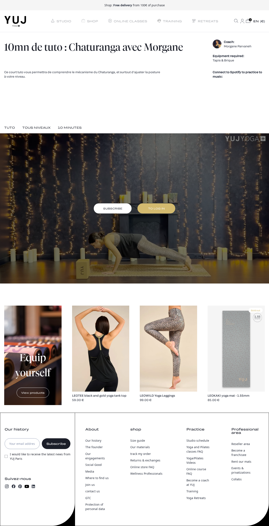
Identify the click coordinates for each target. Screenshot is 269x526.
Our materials (140, 447)
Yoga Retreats (196, 498)
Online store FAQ (142, 467)
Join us (90, 485)
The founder (94, 447)
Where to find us (97, 478)
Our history (93, 441)
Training (192, 491)
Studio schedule (197, 441)
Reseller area (240, 444)
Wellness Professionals (146, 474)
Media (89, 471)
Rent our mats (241, 462)
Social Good (93, 465)
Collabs (236, 479)
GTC (88, 498)
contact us (92, 491)
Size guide (137, 441)
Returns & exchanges (145, 460)
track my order (140, 454)
